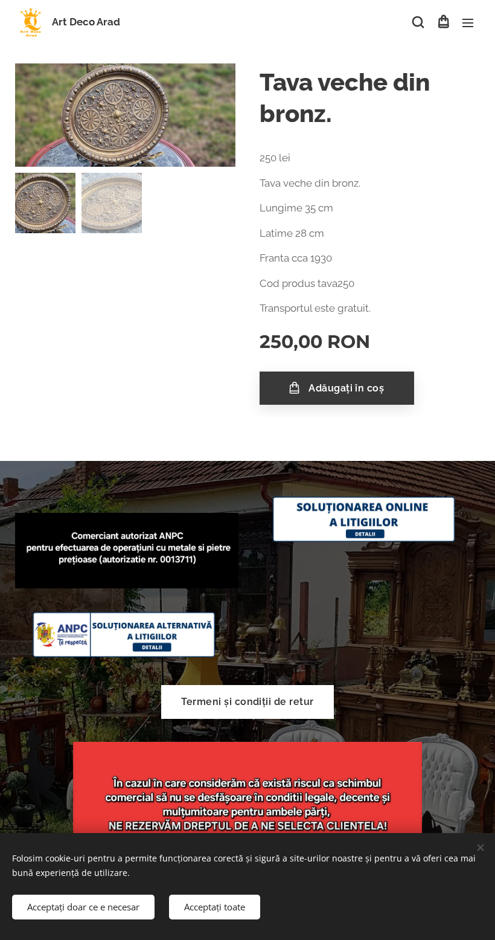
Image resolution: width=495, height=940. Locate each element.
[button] (418, 22)
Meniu (468, 22)
